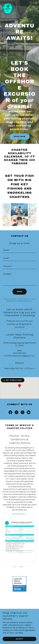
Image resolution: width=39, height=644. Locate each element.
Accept (19, 639)
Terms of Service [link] (23, 301)
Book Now (19, 136)
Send (19, 291)
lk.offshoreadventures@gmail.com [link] (20, 356)
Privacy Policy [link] (10, 301)
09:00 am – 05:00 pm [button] (24, 368)
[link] (8, 3)
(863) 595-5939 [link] (19, 353)
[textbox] (19, 250)
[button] (36, 3)
